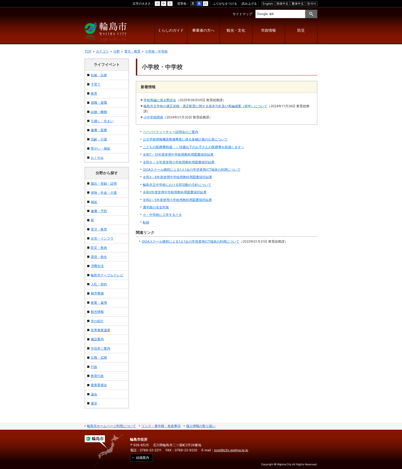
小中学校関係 (153, 117)
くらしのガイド (171, 30)
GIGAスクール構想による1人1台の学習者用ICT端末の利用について (192, 169)
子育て (95, 84)
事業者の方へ (203, 30)
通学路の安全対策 (156, 207)
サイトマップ (242, 14)
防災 (301, 30)
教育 (94, 93)
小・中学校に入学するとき (162, 215)
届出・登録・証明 (104, 183)
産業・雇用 (99, 303)
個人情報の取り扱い (200, 426)
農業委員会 (99, 385)
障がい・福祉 (100, 148)
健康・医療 (99, 130)
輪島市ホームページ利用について (111, 426)
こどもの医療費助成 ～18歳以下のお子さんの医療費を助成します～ (193, 147)
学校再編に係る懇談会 (160, 100)
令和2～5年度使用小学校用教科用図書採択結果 (177, 200)
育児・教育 (132, 51)
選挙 (94, 403)
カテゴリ (102, 51)
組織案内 (142, 457)
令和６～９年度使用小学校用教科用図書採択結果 (178, 162)
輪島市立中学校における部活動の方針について (177, 185)
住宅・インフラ (102, 238)
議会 (94, 394)
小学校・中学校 (156, 51)
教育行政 (97, 376)
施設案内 (97, 339)
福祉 (94, 202)
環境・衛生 (99, 257)
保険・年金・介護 (104, 192)
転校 (146, 222)
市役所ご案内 (100, 348)
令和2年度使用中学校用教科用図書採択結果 (175, 192)
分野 (116, 51)
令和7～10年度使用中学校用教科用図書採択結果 (178, 154)
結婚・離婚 (99, 112)
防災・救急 (99, 248)
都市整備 (97, 293)
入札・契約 (99, 284)
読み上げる (249, 3)
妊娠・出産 (99, 75)
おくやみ (97, 158)
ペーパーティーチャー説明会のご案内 (170, 132)
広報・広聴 (99, 357)
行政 (94, 367)
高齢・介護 (99, 139)
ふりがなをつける (225, 3)
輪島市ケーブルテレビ (107, 275)
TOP (88, 51)
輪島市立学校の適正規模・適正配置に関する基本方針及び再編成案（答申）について (205, 106)
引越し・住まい (102, 121)
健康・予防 (99, 211)
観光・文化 (236, 30)
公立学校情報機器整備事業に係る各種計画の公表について (185, 139)
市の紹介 (97, 321)
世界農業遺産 (100, 330)
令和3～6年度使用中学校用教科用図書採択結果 (177, 177)
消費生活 (97, 266)
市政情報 (268, 30)
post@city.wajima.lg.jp (231, 450)
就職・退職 (99, 102)
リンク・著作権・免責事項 (161, 426)
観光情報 (97, 312)
